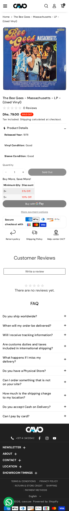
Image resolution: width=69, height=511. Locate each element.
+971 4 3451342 (25, 438)
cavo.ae (26, 501)
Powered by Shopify (45, 501)
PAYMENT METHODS (36, 490)
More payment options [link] (34, 211)
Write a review (34, 271)
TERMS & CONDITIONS (23, 481)
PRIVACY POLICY (48, 481)
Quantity (8, 165)
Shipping (25, 119)
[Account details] (54, 6)
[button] (5, 6)
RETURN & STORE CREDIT (28, 485)
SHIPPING (51, 485)
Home (6, 16)
